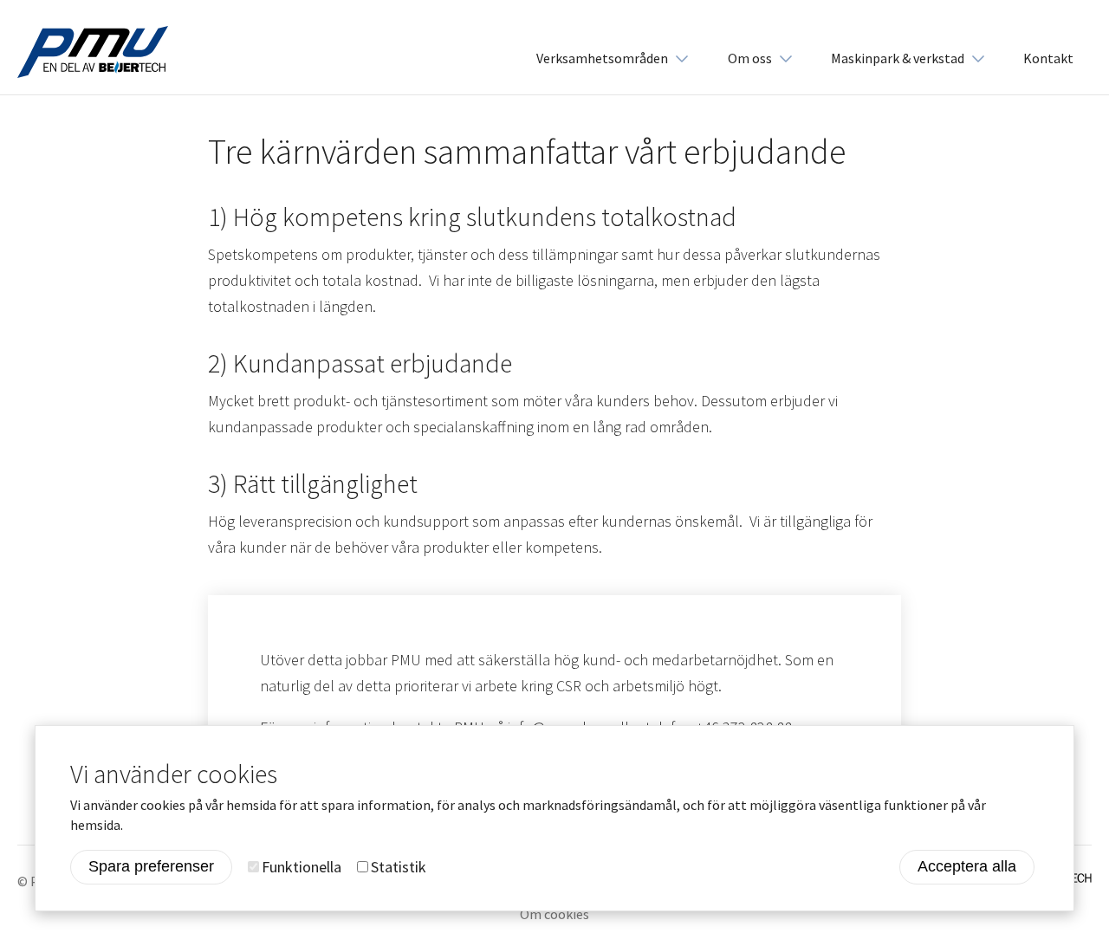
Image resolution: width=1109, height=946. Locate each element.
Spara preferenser (151, 867)
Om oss (750, 58)
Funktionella (301, 867)
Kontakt (1048, 58)
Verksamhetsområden (602, 58)
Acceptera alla (967, 867)
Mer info (153, 825)
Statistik (398, 867)
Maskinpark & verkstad (897, 58)
